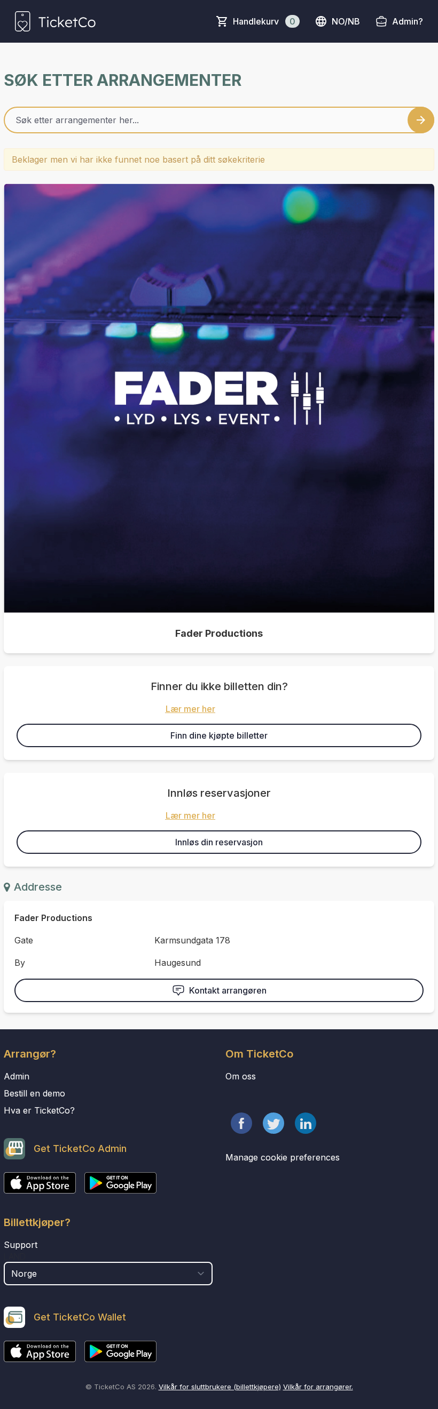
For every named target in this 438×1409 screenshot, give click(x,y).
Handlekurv (264, 21)
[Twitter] (273, 1123)
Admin (16, 1076)
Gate (23, 940)
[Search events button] (421, 120)
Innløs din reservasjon (219, 842)
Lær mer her (190, 708)
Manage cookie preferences (282, 1157)
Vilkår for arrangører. (318, 1386)
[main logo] (55, 21)
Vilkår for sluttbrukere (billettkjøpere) (220, 1386)
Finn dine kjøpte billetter (219, 735)
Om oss (240, 1076)
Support (20, 1244)
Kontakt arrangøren (228, 990)
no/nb (346, 21)
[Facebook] (241, 1123)
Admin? (407, 21)
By (19, 962)
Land (15, 1256)
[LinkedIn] (305, 1123)
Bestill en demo (34, 1093)
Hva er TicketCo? (39, 1110)
